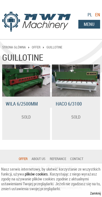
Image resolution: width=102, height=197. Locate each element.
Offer (23, 158)
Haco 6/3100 (69, 103)
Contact (76, 158)
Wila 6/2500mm (22, 103)
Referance (58, 158)
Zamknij (95, 193)
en (97, 15)
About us (38, 158)
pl (90, 15)
